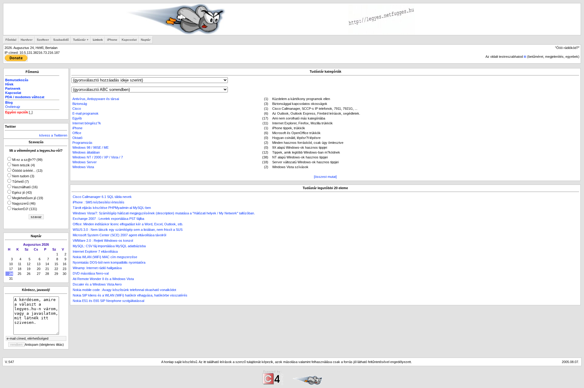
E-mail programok (85, 113)
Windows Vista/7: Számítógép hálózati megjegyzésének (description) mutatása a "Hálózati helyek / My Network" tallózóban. (164, 213)
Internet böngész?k (86, 123)
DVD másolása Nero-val (91, 273)
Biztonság (79, 104)
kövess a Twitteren (53, 135)
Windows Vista (83, 167)
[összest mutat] (325, 176)
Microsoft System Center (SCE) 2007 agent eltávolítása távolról (119, 235)
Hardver (27, 39)
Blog (9, 102)
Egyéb (77, 118)
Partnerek (12, 88)
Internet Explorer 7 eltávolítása (95, 251)
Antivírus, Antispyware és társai (95, 99)
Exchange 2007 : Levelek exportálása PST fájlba (108, 218)
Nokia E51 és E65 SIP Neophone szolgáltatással (108, 301)
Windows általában (86, 152)
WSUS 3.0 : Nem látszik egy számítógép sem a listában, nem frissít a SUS (127, 229)
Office (76, 133)
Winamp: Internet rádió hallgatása (97, 268)
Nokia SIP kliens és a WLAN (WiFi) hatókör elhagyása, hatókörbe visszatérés (130, 295)
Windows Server (84, 162)
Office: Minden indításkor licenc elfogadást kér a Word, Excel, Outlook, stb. (128, 224)
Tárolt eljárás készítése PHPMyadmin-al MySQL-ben (112, 208)
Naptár (146, 39)
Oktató (77, 138)
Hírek (9, 84)
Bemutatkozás (16, 80)
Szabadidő (61, 39)
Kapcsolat (129, 39)
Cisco (76, 108)
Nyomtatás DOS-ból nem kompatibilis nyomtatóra (109, 262)
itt (525, 56)
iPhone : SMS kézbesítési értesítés (98, 202)
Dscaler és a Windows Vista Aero (97, 284)
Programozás (82, 142)
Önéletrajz (12, 107)
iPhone (112, 39)
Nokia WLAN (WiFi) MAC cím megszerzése (105, 257)
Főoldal (10, 39)
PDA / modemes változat (24, 97)
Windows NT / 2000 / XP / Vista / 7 (97, 157)
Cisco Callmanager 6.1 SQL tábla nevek (102, 197)
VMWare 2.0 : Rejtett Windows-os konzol (103, 240)
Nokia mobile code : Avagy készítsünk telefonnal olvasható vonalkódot (124, 290)
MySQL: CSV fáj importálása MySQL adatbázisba (109, 246)
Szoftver (43, 39)
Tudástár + (81, 39)
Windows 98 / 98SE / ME (90, 147)
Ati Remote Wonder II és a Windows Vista (103, 279)
